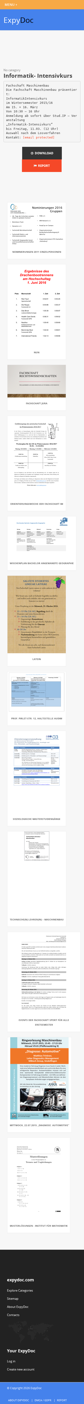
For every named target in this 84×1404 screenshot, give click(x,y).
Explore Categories (20, 1290)
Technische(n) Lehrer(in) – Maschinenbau (37, 919)
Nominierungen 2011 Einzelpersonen (36, 251)
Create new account (21, 1369)
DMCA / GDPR (43, 1400)
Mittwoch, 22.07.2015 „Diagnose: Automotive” (39, 1125)
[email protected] (39, 137)
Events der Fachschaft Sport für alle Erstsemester (44, 1022)
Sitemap (12, 1298)
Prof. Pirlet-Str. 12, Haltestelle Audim (36, 718)
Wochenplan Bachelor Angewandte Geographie (42, 563)
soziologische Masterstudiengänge (36, 819)
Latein (36, 659)
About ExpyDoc (17, 1307)
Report (43, 166)
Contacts (13, 1315)
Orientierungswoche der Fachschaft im (36, 503)
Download (43, 153)
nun (36, 352)
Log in (11, 1361)
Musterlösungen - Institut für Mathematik (39, 1225)
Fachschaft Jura (36, 403)
